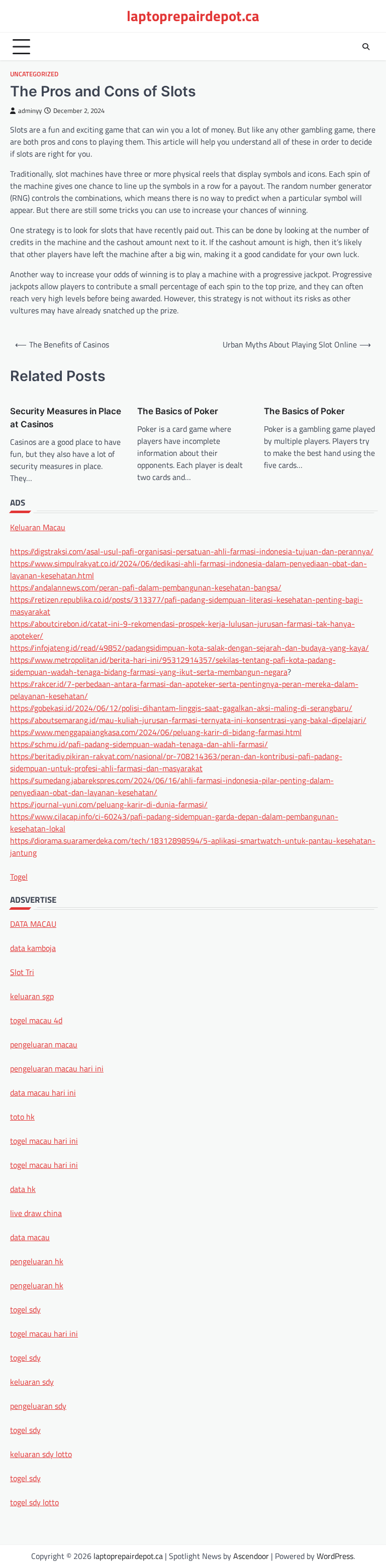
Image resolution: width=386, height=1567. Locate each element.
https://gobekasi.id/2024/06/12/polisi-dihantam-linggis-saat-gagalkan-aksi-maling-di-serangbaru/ (181, 708)
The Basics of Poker (177, 411)
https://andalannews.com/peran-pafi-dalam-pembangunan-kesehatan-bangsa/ (145, 587)
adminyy (30, 110)
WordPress (335, 1556)
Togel (19, 877)
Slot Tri (22, 972)
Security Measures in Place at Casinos (65, 417)
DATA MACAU (33, 924)
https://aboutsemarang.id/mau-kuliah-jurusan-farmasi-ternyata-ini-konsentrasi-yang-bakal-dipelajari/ (188, 720)
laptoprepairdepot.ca (193, 16)
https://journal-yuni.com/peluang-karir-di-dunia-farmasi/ (109, 804)
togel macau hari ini (44, 1334)
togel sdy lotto (34, 1502)
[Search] (365, 46)
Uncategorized (34, 74)
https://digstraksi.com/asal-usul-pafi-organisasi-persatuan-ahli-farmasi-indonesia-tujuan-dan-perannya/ (191, 551)
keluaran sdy (32, 1382)
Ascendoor (251, 1556)
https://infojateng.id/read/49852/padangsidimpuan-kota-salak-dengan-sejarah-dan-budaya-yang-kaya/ (189, 648)
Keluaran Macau (37, 527)
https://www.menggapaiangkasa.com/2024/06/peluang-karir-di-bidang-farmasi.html (156, 732)
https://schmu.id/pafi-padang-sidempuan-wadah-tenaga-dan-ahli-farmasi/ (139, 744)
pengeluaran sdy (38, 1406)
